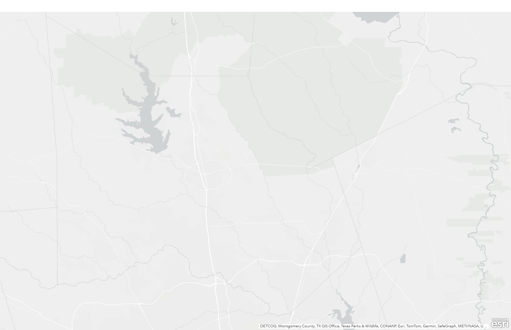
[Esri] (500, 323)
